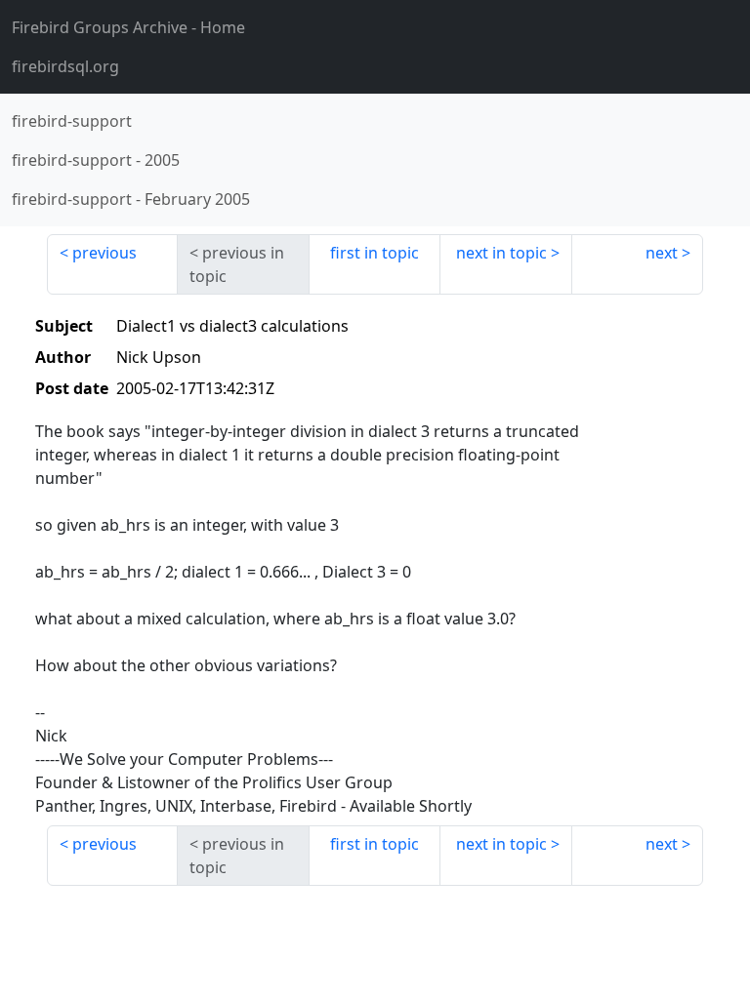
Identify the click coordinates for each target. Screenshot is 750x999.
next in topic (501, 252)
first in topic (374, 252)
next (662, 252)
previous (104, 252)
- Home (128, 27)
